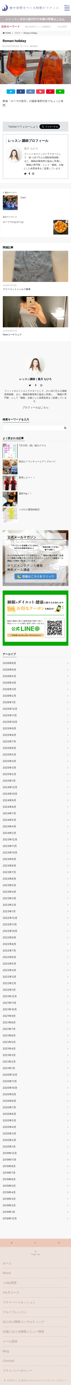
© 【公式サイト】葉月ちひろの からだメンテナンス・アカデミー (35, 1380)
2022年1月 (9, 989)
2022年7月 (9, 950)
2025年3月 (9, 767)
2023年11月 (10, 846)
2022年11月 (10, 924)
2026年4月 (9, 682)
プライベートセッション (19, 1302)
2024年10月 (10, 793)
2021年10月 (10, 1009)
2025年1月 (9, 780)
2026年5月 (9, 676)
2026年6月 (9, 669)
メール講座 (10, 1341)
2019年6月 (9, 1179)
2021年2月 (9, 1061)
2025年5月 (9, 754)
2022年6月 (9, 957)
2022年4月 (9, 970)
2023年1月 (9, 911)
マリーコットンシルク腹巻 (17, 289)
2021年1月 (9, 1068)
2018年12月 (10, 1218)
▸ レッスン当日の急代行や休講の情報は (35, 19)
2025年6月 (9, 748)
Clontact (9, 1360)
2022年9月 (9, 937)
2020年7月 (9, 1107)
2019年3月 (9, 1198)
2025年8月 (9, 735)
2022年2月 (9, 983)
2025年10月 (10, 721)
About (7, 1273)
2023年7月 (9, 872)
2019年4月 (9, 1192)
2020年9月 (9, 1094)
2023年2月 (9, 904)
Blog (6, 1351)
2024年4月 (9, 826)
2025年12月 (10, 708)
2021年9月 (9, 1015)
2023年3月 (9, 898)
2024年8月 (9, 806)
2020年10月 (10, 1087)
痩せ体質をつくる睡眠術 (38, 26)
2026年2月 (9, 695)
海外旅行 (34, 46)
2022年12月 (10, 917)
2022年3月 (9, 976)
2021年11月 (9, 1002)
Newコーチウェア (12, 334)
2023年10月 (10, 852)
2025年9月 (9, 728)
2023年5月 (9, 885)
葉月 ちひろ (31, 148)
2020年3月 (9, 1133)
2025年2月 (9, 774)
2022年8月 (9, 944)
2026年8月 (9, 663)
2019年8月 (9, 1166)
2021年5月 (9, 1042)
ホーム (7, 1263)
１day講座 (10, 1282)
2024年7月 (9, 813)
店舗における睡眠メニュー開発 (23, 1331)
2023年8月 (9, 865)
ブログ (26, 46)
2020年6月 (9, 1113)
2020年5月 (9, 1120)
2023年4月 (9, 891)
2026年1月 (9, 702)
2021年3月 (9, 1055)
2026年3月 (9, 689)
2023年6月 (9, 878)
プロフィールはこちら (35, 407)
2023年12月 (10, 839)
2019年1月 (9, 1211)
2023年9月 (9, 859)
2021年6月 (9, 1035)
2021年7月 (9, 1029)
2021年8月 (9, 1022)
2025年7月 (9, 741)
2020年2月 (9, 1140)
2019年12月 (10, 1153)
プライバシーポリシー (17, 1370)
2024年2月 (9, 833)
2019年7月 (9, 1172)
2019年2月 (9, 1205)
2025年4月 (9, 761)
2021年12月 (10, 996)
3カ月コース (11, 1292)
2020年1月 (9, 1146)
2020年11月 (10, 1081)
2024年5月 (9, 819)
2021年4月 (9, 1048)
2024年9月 (9, 800)
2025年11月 (10, 715)
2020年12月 (10, 1074)
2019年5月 (9, 1185)
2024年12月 (10, 787)
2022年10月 (10, 931)
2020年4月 (9, 1127)
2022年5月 (9, 963)
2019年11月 (9, 1159)
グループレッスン (14, 1312)
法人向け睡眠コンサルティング (23, 1321)
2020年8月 (9, 1100)
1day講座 (62, 26)
